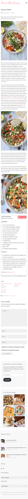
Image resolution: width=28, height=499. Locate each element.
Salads (15, 295)
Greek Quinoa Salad (18, 283)
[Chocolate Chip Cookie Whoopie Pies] (8, 421)
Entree (9, 295)
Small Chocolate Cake (11, 440)
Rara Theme (6, 494)
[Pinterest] (3, 468)
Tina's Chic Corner (10, 3)
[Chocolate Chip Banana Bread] (19, 399)
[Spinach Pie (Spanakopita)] (8, 410)
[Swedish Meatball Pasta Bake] (8, 399)
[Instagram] (1, 468)
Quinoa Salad (3, 289)
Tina (13, 12)
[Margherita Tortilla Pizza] (19, 410)
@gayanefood (11, 272)
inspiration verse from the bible (11, 98)
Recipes (12, 295)
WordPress (17, 494)
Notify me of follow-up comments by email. (13, 347)
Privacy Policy (22, 494)
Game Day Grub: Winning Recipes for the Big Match (16, 455)
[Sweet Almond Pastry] (19, 421)
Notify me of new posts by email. (10, 350)
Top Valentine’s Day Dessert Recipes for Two (16, 447)
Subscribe (7, 380)
